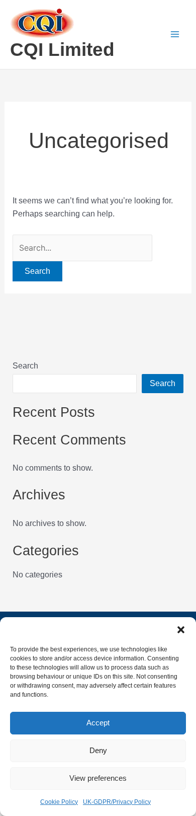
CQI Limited (62, 49)
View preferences (98, 778)
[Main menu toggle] (175, 34)
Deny (98, 750)
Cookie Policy (59, 801)
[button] (181, 630)
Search (25, 365)
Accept (98, 722)
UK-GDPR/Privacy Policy (117, 801)
